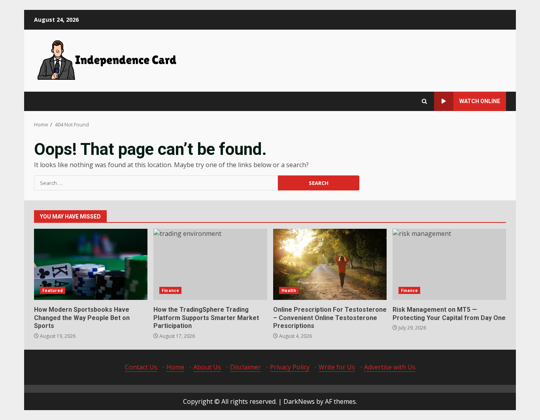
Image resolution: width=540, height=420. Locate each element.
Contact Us (141, 367)
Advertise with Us (389, 367)
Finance (170, 290)
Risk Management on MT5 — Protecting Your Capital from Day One (449, 264)
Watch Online (479, 101)
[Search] (424, 101)
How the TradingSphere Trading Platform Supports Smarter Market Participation (210, 264)
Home (175, 367)
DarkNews (299, 401)
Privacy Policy (290, 367)
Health (288, 290)
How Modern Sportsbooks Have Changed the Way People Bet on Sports (90, 264)
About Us (207, 367)
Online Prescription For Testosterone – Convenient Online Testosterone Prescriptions (330, 264)
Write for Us (337, 367)
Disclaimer (245, 367)
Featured (52, 290)
